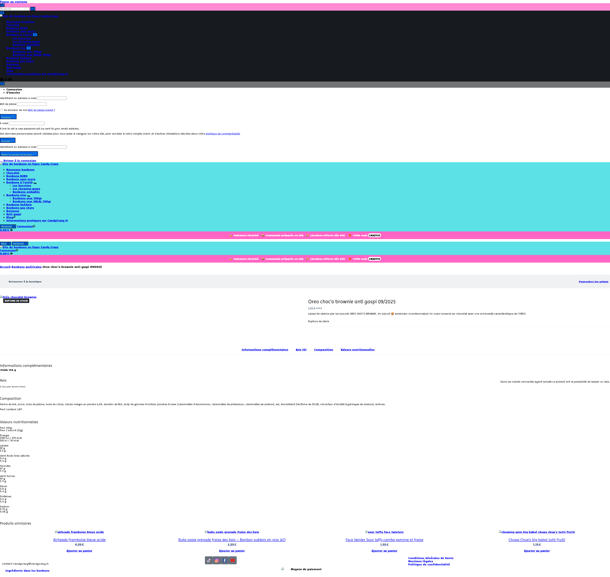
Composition (323, 349)
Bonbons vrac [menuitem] (16, 47)
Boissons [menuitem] (12, 64)
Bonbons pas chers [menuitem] (20, 61)
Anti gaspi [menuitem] (13, 67)
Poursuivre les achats (593, 281)
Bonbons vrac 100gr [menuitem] (27, 51)
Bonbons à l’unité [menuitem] (19, 34)
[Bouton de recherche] (32, 9)
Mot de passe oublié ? (41, 110)
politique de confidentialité (223, 134)
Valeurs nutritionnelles (358, 349)
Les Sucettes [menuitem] (22, 38)
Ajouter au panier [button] (79, 550)
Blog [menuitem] (9, 70)
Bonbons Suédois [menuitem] (19, 57)
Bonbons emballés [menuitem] (26, 44)
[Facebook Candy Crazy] (225, 560)
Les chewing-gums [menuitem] (26, 41)
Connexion (14, 89)
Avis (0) (301, 349)
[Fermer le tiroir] (2, 12)
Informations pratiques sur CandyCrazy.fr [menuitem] (37, 73)
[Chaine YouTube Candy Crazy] (233, 560)
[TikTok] (6, 79)
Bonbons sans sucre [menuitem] (20, 31)
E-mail (4, 123)
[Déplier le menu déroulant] (35, 35)
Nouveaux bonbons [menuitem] (20, 21)
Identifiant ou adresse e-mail (18, 98)
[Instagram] (2, 79)
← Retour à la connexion (18, 160)
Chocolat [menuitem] (12, 24)
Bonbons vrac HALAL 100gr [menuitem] (32, 54)
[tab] (265, 349)
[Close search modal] (2, 5)
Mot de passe (8, 104)
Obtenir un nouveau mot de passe (17, 154)
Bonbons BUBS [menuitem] (16, 28)
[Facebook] (9, 79)
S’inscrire (13, 92)
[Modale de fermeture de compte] (2, 83)
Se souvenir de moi (15, 110)
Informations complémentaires (265, 349)
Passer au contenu (13, 1)
